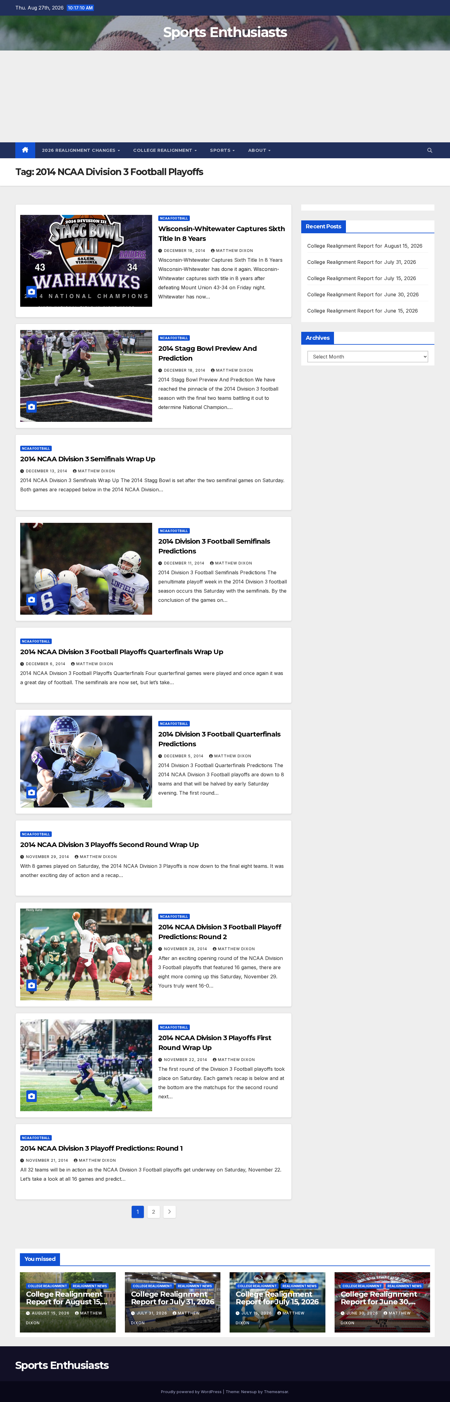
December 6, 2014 (46, 664)
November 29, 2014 (48, 856)
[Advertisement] (225, 96)
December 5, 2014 (184, 756)
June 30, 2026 (363, 1313)
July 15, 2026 (257, 1313)
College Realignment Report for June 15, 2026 (362, 311)
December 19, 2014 (185, 250)
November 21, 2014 (47, 1160)
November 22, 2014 (186, 1059)
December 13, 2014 (47, 471)
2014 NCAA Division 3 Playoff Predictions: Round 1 (101, 1148)
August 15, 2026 (51, 1313)
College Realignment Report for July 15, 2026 (361, 278)
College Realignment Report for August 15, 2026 (364, 246)
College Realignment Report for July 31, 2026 (361, 262)
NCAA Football (174, 218)
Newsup (249, 1391)
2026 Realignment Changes (79, 150)
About (258, 150)
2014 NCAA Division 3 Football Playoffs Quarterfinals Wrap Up (121, 652)
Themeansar (276, 1391)
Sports (221, 150)
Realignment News (90, 1286)
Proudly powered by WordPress (192, 1391)
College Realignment (163, 150)
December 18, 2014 (185, 370)
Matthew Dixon (234, 250)
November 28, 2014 (186, 949)
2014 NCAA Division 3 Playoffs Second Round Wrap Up (109, 845)
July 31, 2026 (152, 1313)
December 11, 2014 (185, 563)
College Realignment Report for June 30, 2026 (363, 294)
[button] (429, 150)
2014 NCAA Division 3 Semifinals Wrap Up (87, 459)
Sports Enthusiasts (225, 32)
